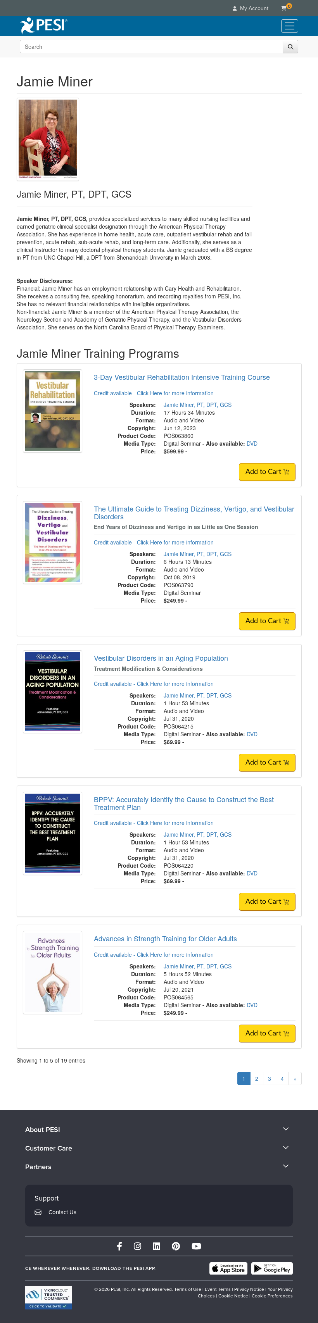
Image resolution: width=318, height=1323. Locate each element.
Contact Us (62, 1212)
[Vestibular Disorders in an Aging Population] (52, 691)
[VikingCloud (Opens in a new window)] (48, 1297)
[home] (43, 25)
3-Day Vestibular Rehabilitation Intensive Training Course (182, 377)
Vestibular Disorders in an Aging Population (161, 658)
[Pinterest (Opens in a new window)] (176, 1246)
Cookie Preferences (272, 1295)
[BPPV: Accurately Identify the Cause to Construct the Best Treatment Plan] (52, 832)
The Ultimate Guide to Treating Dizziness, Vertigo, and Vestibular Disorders (194, 512)
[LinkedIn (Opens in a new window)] (156, 1246)
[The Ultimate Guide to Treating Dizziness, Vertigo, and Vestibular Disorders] (52, 542)
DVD (252, 443)
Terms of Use (187, 1289)
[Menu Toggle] (289, 26)
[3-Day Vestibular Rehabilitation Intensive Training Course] (52, 410)
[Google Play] (272, 1268)
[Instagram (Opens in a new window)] (137, 1246)
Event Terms (218, 1289)
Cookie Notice (233, 1295)
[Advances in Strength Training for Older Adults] (52, 971)
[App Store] (228, 1268)
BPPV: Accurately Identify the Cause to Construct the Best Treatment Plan (184, 803)
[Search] (290, 46)
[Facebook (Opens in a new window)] (119, 1246)
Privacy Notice (249, 1289)
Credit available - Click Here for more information (154, 393)
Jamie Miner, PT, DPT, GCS (198, 404)
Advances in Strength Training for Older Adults (165, 938)
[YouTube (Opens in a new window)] (196, 1246)
